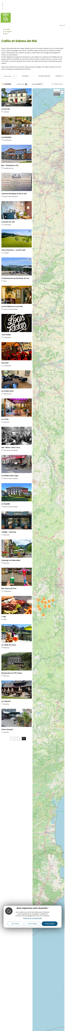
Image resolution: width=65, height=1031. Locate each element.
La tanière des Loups (9, 475)
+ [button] (62, 90)
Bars (6, 34)
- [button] (62, 93)
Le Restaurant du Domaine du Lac (15, 278)
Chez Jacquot (7, 729)
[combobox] (28, 76)
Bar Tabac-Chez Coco (10, 447)
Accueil (7, 29)
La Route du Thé (8, 222)
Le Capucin (6, 701)
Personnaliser (32, 923)
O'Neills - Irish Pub (8, 532)
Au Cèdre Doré (7, 391)
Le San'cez (5, 109)
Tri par (36, 84)
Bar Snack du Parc (8, 588)
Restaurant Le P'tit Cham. (11, 673)
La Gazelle (5, 504)
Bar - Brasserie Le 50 (9, 165)
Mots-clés (7, 76)
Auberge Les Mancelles (10, 560)
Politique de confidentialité (32, 918)
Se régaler (8, 32)
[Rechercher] (14, 76)
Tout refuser (15, 923)
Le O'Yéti (4, 419)
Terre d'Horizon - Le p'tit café (13, 250)
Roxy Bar (5, 363)
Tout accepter (49, 923)
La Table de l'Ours (8, 645)
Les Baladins (6, 137)
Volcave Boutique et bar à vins (14, 193)
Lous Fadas (6, 334)
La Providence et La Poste (12, 306)
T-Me (3, 616)
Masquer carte (58, 84)
